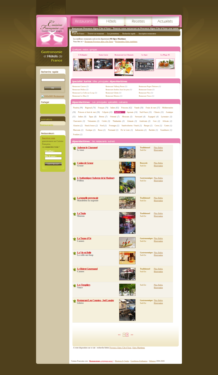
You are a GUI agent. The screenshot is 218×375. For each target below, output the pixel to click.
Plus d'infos (158, 147)
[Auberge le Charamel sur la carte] (74, 148)
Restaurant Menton (114, 96)
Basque (148, 125)
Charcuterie (79, 121)
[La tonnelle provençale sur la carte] (74, 199)
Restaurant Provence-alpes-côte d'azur (99, 41)
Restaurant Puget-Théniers (150, 86)
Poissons (126, 108)
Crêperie (107, 112)
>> (132, 335)
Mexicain (127, 117)
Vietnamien (93, 121)
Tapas (92, 117)
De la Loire (127, 130)
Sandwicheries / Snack (132, 125)
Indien (82, 117)
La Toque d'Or (84, 238)
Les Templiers (83, 285)
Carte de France (78, 34)
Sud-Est (120, 112)
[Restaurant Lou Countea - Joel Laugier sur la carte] (74, 301)
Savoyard (140, 117)
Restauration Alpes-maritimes (126, 41)
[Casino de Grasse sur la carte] (74, 164)
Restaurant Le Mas (80, 96)
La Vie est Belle (84, 252)
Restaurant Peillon (80, 90)
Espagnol (153, 117)
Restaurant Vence (146, 96)
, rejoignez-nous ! (101, 361)
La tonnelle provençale (87, 198)
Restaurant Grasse (146, 90)
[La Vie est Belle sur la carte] (74, 253)
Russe (102, 130)
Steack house (91, 125)
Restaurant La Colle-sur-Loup (84, 93)
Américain (144, 121)
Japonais (132, 112)
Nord (103, 125)
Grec (156, 121)
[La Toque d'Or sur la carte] (74, 239)
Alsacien (78, 125)
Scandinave (166, 130)
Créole (106, 121)
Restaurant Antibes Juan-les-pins (119, 90)
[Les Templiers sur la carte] (74, 286)
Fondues (77, 134)
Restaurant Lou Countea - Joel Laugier (95, 300)
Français (103, 108)
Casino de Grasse (85, 163)
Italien (114, 108)
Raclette (153, 130)
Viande (138, 108)
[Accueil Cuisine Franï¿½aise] (52, 65)
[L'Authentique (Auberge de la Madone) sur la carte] (74, 179)
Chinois (158, 112)
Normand (113, 130)
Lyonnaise (166, 117)
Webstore (152, 361)
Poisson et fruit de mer (89, 112)
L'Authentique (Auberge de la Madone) (95, 178)
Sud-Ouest (145, 112)
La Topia (81, 213)
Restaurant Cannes (80, 86)
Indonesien (141, 130)
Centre (168, 125)
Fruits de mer (153, 108)
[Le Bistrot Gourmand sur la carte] (74, 270)
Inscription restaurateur (147, 34)
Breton (103, 117)
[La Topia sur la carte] (74, 214)
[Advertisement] (124, 7)
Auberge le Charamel (87, 147)
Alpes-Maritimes (138, 348)
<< (119, 335)
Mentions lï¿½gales (122, 361)
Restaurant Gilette (113, 93)
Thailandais (118, 121)
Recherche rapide (128, 34)
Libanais (132, 121)
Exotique (90, 130)
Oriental (114, 117)
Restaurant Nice (146, 93)
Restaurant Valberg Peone (116, 86)
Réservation (158, 150)
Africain (167, 121)
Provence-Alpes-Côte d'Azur (120, 348)
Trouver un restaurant (96, 34)
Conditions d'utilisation (139, 361)
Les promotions (113, 34)
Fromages (114, 125)
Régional (90, 108)
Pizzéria (78, 108)
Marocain (78, 130)
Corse (158, 125)
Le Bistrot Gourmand (87, 268)
